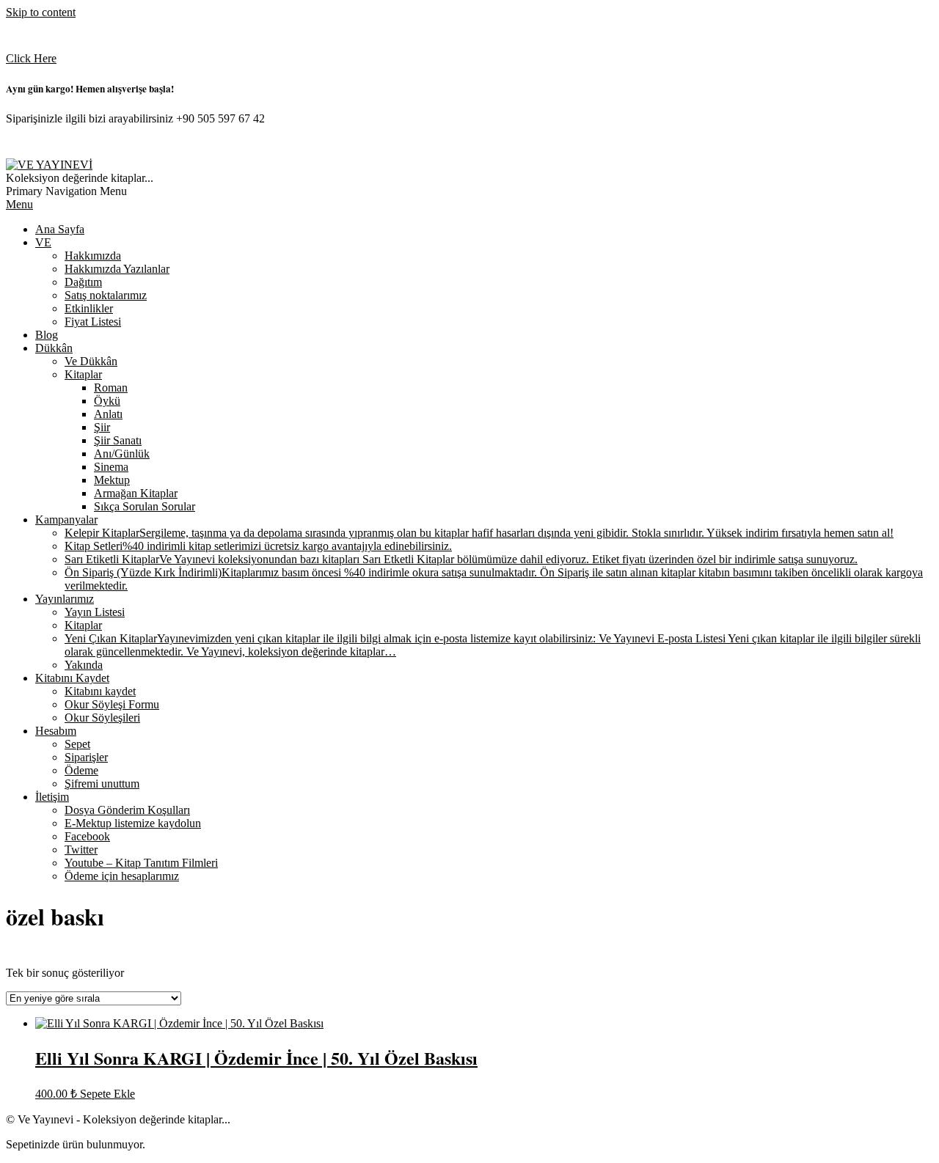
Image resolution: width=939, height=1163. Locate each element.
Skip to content (41, 12)
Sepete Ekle (107, 1093)
